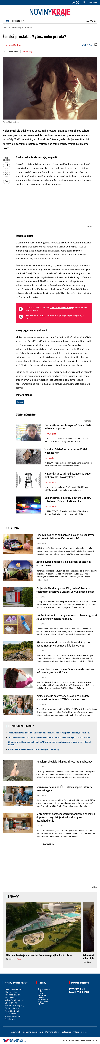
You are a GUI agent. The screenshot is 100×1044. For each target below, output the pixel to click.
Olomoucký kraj (12, 1008)
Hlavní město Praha (14, 989)
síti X (42, 315)
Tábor (19, 959)
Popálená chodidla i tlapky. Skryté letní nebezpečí (64, 761)
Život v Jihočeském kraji (61, 307)
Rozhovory (43, 999)
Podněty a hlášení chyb (32, 1032)
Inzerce (84, 1032)
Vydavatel (15, 1032)
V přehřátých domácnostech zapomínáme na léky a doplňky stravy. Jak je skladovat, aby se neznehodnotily (65, 817)
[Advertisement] (54, 207)
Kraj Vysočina (11, 997)
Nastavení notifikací (70, 1032)
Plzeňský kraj (11, 1013)
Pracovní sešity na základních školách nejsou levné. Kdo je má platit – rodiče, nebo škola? (49, 732)
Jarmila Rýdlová (13, 44)
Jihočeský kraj (11, 992)
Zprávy (13, 896)
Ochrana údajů (52, 1032)
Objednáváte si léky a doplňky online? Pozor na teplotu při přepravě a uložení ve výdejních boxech (49, 743)
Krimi (40, 991)
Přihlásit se (93, 2)
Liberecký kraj (11, 1002)
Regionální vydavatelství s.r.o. (84, 1040)
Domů (5, 27)
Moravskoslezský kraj (14, 1005)
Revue (40, 997)
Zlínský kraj (10, 1019)
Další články (48, 844)
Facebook (73, 2)
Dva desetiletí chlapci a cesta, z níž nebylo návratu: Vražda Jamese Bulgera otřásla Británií (49, 737)
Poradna (28, 27)
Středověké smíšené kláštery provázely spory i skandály (33, 749)
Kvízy (40, 993)
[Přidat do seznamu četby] (95, 44)
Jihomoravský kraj (13, 994)
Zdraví (20, 402)
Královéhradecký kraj (14, 1000)
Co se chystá (44, 989)
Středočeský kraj (12, 1016)
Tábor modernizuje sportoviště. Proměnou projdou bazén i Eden (39, 955)
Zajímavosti (43, 1001)
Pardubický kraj (12, 1011)
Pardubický (16, 20)
